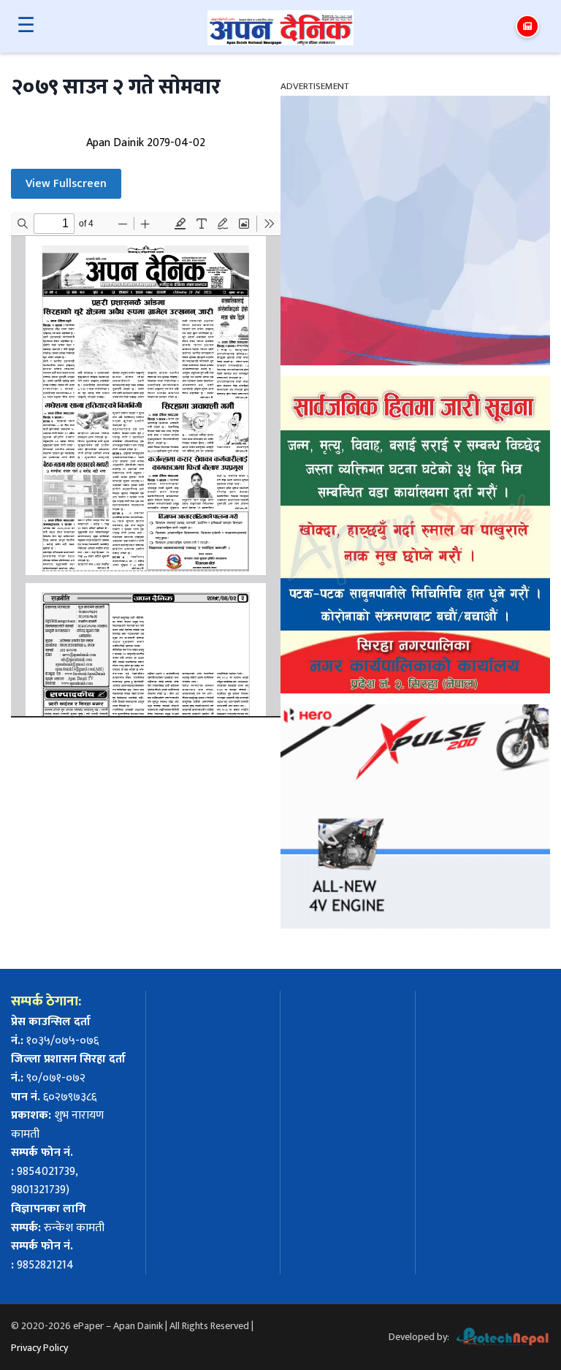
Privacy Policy (39, 1347)
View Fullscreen (66, 184)
